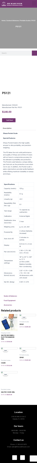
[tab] (18, 128)
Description (7, 128)
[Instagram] (22, 457)
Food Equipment (10, 300)
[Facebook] (14, 457)
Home (3, 20)
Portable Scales (25, 20)
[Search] (34, 53)
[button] (34, 3)
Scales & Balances (13, 20)
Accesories (8, 305)
